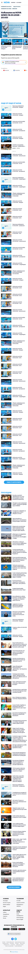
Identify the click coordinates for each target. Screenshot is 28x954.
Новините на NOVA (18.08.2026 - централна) (18, 388)
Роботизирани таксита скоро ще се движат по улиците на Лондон (18, 769)
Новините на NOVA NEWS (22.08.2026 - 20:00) (18, 122)
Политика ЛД (13, 944)
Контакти (17, 943)
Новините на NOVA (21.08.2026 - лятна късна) (18, 155)
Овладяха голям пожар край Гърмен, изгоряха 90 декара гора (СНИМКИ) (19, 504)
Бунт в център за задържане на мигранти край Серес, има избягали (18, 582)
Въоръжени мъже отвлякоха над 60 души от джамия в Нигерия (19, 848)
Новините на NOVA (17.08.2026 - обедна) (17, 473)
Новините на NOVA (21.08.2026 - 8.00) (17, 217)
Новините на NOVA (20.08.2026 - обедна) (17, 279)
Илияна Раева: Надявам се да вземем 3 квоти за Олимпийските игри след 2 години (19, 707)
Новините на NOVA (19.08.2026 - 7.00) (17, 372)
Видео (4, 906)
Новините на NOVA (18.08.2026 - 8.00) (17, 427)
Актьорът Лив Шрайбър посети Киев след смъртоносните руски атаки (18, 613)
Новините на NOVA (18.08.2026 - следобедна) (18, 396)
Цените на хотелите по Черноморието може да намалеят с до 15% (18, 660)
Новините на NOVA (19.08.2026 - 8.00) (17, 365)
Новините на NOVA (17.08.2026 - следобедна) (18, 458)
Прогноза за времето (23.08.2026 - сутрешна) (18, 785)
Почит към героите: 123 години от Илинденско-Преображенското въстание (18, 652)
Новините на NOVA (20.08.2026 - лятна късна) (19, 240)
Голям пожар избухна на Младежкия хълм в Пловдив (19, 816)
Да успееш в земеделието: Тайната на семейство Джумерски (19, 714)
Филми (4, 918)
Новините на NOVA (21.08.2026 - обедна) (17, 201)
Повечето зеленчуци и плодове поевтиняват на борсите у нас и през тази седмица (19, 567)
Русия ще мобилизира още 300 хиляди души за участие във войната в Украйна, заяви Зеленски (19, 559)
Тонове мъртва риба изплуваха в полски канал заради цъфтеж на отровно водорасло (19, 551)
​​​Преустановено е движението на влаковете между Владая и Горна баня (19, 520)
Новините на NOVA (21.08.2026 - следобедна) (18, 186)
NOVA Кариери (20, 917)
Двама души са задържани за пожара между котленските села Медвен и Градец (19, 536)
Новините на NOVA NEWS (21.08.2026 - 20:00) (18, 163)
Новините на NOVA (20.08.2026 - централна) (18, 256)
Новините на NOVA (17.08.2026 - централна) (18, 450)
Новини (13, 2)
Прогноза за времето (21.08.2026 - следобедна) (18, 178)
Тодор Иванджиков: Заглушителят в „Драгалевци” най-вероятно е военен (19, 668)
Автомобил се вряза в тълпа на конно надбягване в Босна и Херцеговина (19, 543)
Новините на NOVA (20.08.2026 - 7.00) (17, 302)
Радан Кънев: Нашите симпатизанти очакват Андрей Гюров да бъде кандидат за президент (18, 730)
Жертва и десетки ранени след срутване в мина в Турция (19, 871)
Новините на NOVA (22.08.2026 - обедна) (17, 137)
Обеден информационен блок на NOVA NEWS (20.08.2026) (18, 272)
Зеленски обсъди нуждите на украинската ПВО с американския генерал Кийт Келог (19, 833)
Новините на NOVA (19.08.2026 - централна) (18, 326)
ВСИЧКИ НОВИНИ (14, 887)
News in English (20, 919)
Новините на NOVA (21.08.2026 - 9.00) (17, 209)
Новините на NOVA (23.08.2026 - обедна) (17, 114)
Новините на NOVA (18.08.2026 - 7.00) (17, 434)
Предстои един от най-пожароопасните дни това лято (19, 809)
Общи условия (22, 943)
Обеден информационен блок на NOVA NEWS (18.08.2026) (18, 404)
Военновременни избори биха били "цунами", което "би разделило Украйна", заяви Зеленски (19, 598)
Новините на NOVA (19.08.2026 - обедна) (17, 349)
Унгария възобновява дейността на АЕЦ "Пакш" (19, 589)
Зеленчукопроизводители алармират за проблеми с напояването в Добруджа (19, 754)
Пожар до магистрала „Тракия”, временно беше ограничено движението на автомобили (19, 676)
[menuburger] (2, 2)
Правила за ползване (19, 944)
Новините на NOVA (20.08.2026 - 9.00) (17, 287)
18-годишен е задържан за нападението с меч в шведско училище (19, 512)
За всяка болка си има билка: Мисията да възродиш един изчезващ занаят (19, 691)
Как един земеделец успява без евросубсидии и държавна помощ (19, 746)
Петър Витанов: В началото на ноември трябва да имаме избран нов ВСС (19, 722)
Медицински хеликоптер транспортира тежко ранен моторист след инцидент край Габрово (18, 528)
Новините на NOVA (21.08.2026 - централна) (18, 170)
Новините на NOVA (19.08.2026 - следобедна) (18, 333)
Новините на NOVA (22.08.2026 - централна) (18, 130)
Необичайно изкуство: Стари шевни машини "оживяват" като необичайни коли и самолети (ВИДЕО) (18, 778)
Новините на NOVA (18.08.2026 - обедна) (17, 411)
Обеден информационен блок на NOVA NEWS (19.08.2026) (18, 342)
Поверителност (6, 944)
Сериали (5, 916)
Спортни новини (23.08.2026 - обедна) (19, 628)
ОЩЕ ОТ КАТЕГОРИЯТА (14, 482)
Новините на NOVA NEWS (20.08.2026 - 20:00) (18, 248)
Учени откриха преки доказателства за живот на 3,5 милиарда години (19, 825)
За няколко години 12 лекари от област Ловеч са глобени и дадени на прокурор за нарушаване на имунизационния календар (19, 739)
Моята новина (6, 904)
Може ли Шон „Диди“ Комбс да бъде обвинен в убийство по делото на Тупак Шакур (19, 841)
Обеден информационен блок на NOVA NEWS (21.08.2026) (18, 195)
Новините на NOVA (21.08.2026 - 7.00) (17, 232)
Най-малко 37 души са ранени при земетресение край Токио (19, 802)
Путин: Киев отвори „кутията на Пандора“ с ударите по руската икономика (18, 864)
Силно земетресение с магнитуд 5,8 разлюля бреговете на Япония (18, 879)
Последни (5, 900)
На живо (18, 2)
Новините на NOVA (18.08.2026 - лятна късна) (18, 380)
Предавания (6, 914)
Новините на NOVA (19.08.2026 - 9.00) (17, 357)
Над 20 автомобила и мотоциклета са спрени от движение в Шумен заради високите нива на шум (19, 645)
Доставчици (12, 943)
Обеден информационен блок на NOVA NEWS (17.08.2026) (18, 466)
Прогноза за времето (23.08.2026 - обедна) (18, 106)
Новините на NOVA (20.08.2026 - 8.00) (17, 295)
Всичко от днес (6, 902)
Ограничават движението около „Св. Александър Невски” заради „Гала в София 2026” (19, 856)
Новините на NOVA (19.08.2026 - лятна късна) (18, 310)
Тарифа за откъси (5, 943)
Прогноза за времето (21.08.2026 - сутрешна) (18, 225)
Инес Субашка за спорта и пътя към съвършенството (19, 698)
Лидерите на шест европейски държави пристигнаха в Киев (17, 605)
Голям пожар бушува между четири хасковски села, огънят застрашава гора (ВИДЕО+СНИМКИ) (19, 575)
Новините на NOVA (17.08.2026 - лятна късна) (18, 442)
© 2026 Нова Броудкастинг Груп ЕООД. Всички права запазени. (14, 949)
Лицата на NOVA (20, 902)
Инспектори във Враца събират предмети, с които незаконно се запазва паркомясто (18, 762)
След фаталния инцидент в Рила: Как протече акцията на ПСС (19, 794)
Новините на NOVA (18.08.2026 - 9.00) (17, 419)
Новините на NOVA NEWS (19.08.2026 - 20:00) (18, 318)
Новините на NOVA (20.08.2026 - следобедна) (19, 264)
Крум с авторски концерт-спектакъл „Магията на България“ (19, 683)
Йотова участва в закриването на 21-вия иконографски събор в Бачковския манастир (18, 497)
